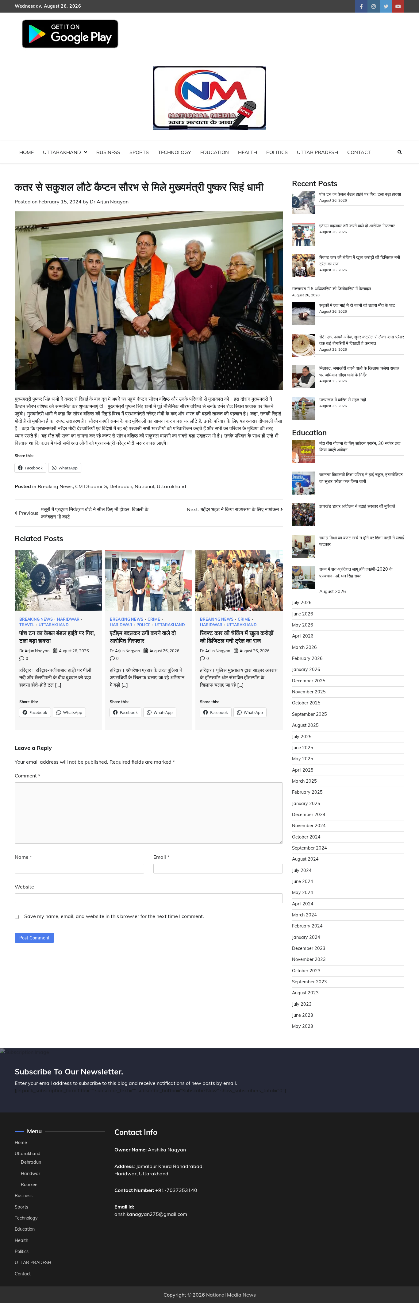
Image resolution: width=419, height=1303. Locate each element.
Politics (277, 152)
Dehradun (121, 486)
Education (214, 152)
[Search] (399, 152)
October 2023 (306, 970)
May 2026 (302, 625)
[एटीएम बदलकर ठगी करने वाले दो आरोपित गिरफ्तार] (303, 235)
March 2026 (304, 647)
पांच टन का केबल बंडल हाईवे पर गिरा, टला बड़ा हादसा (360, 194)
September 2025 (309, 714)
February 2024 (307, 926)
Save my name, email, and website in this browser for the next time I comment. (114, 916)
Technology (174, 152)
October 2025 (306, 703)
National (144, 486)
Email (161, 857)
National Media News (231, 1295)
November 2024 (309, 825)
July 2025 (302, 736)
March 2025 (304, 781)
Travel (26, 625)
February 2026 (307, 658)
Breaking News (55, 486)
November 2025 (309, 692)
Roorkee (29, 1184)
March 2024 (304, 915)
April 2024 (302, 904)
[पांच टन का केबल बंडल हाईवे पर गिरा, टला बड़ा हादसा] (303, 203)
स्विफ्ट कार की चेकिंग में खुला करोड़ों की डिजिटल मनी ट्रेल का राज (236, 637)
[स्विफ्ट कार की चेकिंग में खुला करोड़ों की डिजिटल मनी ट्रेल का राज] (303, 266)
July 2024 (302, 870)
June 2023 (302, 1015)
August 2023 (305, 993)
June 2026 (302, 614)
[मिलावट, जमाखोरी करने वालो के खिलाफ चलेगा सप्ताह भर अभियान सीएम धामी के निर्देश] (303, 377)
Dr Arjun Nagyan (109, 202)
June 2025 (302, 747)
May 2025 (302, 758)
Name (23, 857)
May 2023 (302, 1026)
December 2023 (308, 948)
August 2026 (332, 591)
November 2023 (309, 959)
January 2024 (306, 937)
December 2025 (308, 681)
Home (26, 152)
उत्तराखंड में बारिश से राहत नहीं (342, 400)
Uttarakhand (62, 152)
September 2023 (309, 982)
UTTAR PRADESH (317, 152)
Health (247, 152)
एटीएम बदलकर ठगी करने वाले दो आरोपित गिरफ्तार (143, 637)
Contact (359, 152)
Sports (139, 152)
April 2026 (302, 636)
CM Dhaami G (91, 486)
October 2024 (306, 837)
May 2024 (302, 892)
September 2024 (309, 848)
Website (24, 887)
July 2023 (302, 1004)
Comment (27, 776)
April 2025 (302, 770)
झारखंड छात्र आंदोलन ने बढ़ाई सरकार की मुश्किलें (357, 506)
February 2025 (307, 792)
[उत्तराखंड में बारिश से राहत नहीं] (303, 409)
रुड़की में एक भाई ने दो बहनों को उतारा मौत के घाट (357, 305)
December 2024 (308, 814)
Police (143, 625)
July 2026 (302, 602)
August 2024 (305, 859)
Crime (154, 619)
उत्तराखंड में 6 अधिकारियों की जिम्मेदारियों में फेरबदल (331, 288)
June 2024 (302, 881)
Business (108, 152)
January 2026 (306, 669)
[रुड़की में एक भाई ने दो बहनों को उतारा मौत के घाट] (303, 314)
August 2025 (305, 725)
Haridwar (68, 619)
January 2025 (306, 803)
